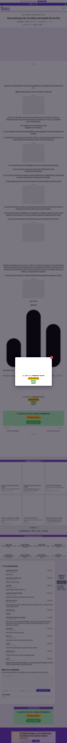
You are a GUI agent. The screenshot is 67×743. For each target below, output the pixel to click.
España (33, 383)
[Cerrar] (51, 357)
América (33, 381)
